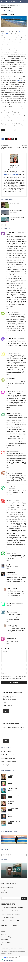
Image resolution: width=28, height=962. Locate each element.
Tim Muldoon (11, 814)
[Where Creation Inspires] (5, 212)
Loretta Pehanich (12, 788)
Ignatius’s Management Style (8, 761)
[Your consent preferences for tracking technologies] (2, 959)
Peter (8, 551)
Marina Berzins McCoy (13, 795)
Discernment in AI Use (15, 920)
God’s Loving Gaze (6, 765)
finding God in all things (10, 130)
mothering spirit (11, 572)
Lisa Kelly (12, 219)
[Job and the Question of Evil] (5, 219)
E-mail (4, 702)
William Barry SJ (5, 132)
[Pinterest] (9, 139)
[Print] (12, 139)
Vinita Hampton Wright (15, 204)
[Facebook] (2, 139)
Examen (19, 80)
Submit (6, 711)
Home (2, 5)
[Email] (16, 139)
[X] (6, 139)
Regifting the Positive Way (8, 758)
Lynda (8, 611)
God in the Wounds (14, 203)
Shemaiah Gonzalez (13, 808)
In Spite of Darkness (22, 147)
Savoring (13, 917)
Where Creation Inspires (16, 210)
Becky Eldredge (9, 14)
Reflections (12, 5)
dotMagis (7, 5)
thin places (18, 130)
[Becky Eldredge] (2, 14)
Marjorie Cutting (6, 914)
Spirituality (8, 7)
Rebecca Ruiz (11, 801)
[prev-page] (2, 225)
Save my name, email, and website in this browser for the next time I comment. (13, 677)
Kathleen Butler (13, 212)
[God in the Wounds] (5, 205)
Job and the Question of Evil (17, 217)
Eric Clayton (11, 775)
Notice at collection (7, 960)
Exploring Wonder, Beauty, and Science (11, 755)
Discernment (14, 867)
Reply (7, 308)
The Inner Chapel (13, 174)
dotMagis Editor (14, 871)
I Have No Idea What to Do (14, 869)
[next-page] (5, 225)
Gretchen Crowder (12, 782)
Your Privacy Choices (12, 957)
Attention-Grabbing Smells (17, 907)
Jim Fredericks (10, 378)
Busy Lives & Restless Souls (11, 173)
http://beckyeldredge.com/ (14, 167)
